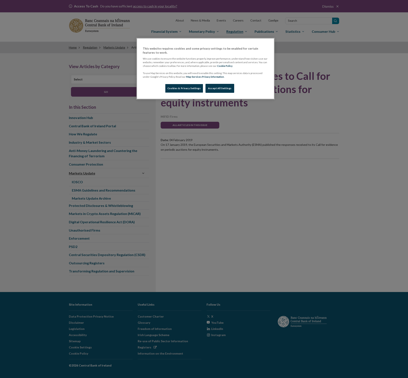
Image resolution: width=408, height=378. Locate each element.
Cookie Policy (224, 65)
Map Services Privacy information (205, 76)
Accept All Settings (220, 88)
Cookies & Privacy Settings (184, 88)
